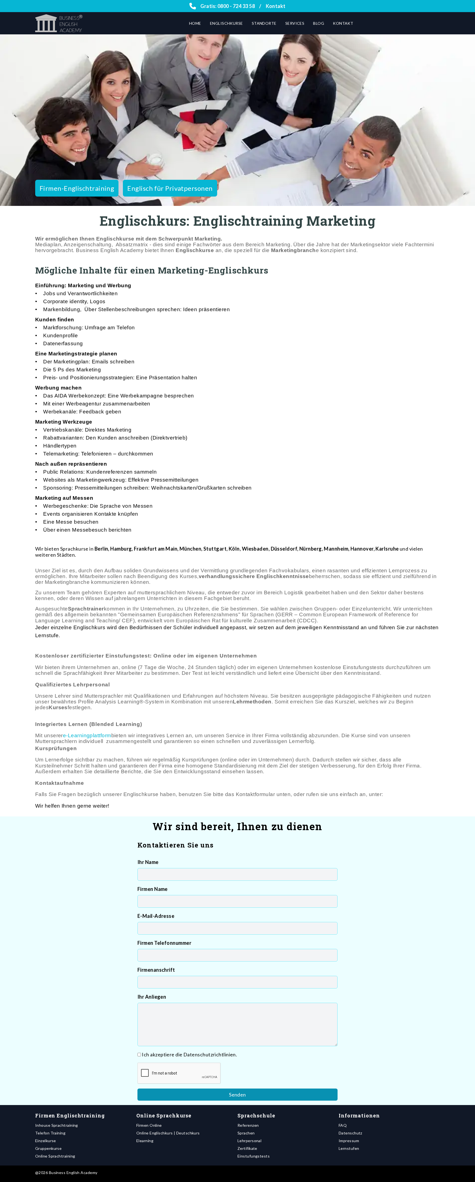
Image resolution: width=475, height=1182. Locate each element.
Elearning (144, 1140)
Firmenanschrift (156, 970)
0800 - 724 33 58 (236, 6)
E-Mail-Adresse (155, 916)
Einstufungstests (254, 1156)
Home (195, 23)
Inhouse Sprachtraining (56, 1125)
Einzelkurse (45, 1140)
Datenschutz (350, 1133)
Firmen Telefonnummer (164, 943)
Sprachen (246, 1133)
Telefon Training (50, 1133)
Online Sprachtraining (55, 1156)
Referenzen (248, 1125)
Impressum (349, 1140)
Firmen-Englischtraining (77, 188)
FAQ (343, 1125)
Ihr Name (148, 862)
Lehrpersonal (249, 1140)
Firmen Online (149, 1125)
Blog (318, 23)
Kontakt (276, 6)
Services (295, 23)
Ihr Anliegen (151, 997)
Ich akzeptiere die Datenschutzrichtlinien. (189, 1054)
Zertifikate (247, 1148)
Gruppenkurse (48, 1148)
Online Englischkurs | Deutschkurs (168, 1133)
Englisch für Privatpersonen (169, 188)
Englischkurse (226, 23)
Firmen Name (152, 889)
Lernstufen (349, 1148)
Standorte (264, 23)
